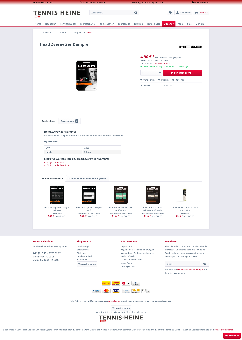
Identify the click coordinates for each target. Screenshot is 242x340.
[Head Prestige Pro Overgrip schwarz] (57, 195)
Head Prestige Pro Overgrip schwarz (57, 209)
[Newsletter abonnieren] (204, 264)
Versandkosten (114, 301)
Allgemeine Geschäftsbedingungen (137, 249)
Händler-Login (83, 246)
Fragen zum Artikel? (55, 162)
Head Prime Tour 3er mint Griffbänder (121, 209)
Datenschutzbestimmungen (190, 269)
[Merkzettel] (170, 12)
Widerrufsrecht (128, 256)
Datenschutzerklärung (131, 259)
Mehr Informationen (223, 329)
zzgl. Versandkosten (161, 63)
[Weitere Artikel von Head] (190, 47)
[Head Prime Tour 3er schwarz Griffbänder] (153, 195)
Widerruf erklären (87, 264)
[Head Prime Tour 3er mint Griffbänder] (121, 195)
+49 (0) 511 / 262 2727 (47, 253)
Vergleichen (149, 79)
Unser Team (126, 263)
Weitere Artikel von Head (58, 165)
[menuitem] (43, 2)
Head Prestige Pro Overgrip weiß (89, 209)
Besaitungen (83, 249)
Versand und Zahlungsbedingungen (138, 253)
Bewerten (179, 79)
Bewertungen (69, 121)
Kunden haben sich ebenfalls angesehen (87, 178)
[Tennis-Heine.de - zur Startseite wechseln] (59, 14)
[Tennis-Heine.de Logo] (121, 321)
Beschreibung (48, 121)
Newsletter (82, 259)
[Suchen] (136, 12)
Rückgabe (81, 253)
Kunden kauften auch (52, 178)
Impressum (126, 246)
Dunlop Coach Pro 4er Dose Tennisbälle (185, 209)
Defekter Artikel (84, 256)
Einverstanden (232, 335)
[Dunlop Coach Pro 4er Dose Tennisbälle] (185, 195)
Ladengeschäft (128, 266)
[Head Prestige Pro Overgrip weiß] (89, 195)
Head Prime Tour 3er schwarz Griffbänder (153, 209)
